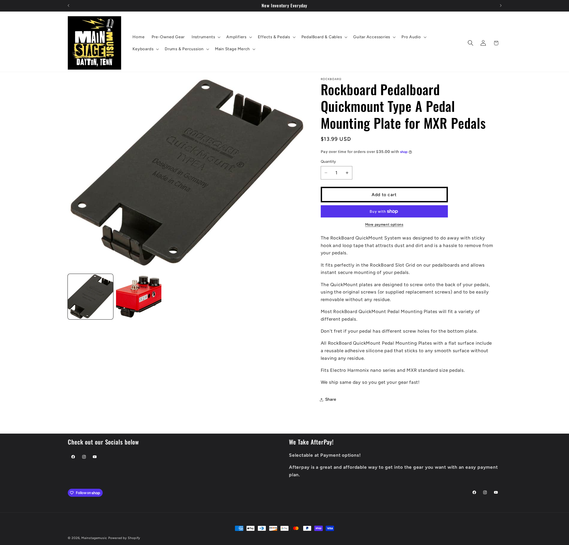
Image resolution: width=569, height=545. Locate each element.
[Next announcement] (501, 5)
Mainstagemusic (94, 538)
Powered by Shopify (124, 538)
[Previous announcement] (68, 5)
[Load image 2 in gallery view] (138, 296)
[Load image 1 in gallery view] (90, 296)
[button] (205, 37)
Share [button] (330, 399)
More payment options (384, 224)
